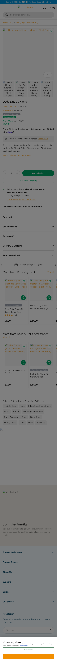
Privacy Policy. (24, 645)
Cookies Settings (28, 649)
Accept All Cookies (28, 656)
